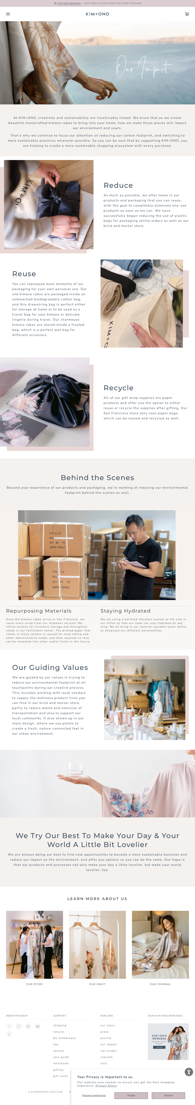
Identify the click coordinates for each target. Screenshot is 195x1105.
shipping (59, 1025)
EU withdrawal (64, 1038)
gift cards (60, 1076)
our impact (109, 1044)
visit (104, 1063)
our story (108, 1025)
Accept (131, 1095)
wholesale (61, 1063)
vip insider (109, 1051)
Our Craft (97, 984)
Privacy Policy (106, 1086)
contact (59, 1051)
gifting (58, 1070)
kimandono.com (43, 1091)
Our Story (34, 984)
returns (59, 1032)
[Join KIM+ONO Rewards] (168, 1062)
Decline (168, 1095)
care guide (61, 1057)
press (105, 1032)
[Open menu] (12, 14)
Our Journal (160, 984)
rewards (107, 1057)
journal (106, 1038)
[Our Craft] (97, 945)
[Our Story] (34, 945)
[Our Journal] (160, 945)
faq (55, 1044)
